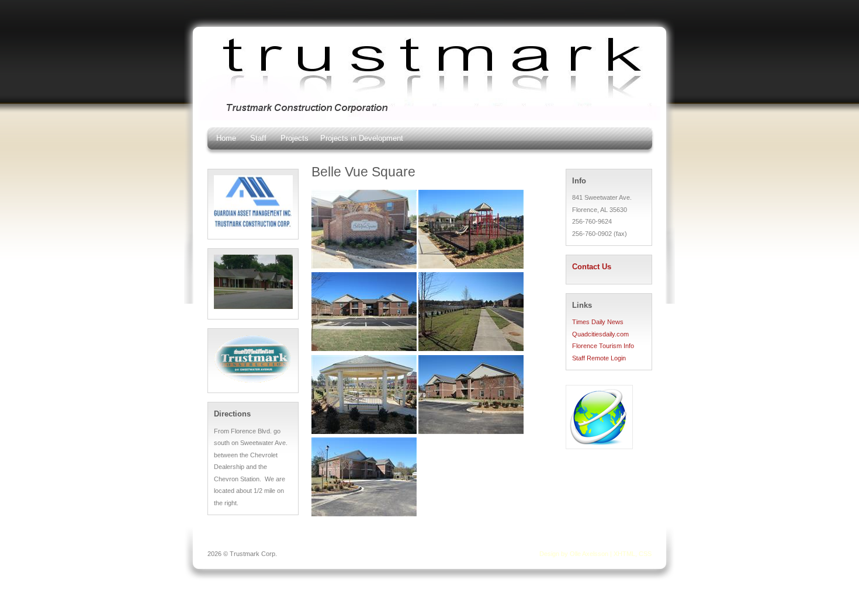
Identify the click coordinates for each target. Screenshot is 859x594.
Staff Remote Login (599, 358)
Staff (258, 138)
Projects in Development (361, 138)
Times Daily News (598, 321)
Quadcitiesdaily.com (600, 334)
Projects (294, 138)
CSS (645, 553)
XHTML (624, 553)
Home (226, 138)
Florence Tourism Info (603, 345)
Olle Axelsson (589, 553)
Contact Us (591, 267)
